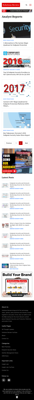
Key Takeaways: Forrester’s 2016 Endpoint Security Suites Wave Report (16, 134)
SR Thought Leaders (8, 329)
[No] (32, 393)
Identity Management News (10, 353)
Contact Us (5, 338)
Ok (17, 397)
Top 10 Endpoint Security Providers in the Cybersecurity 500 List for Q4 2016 (16, 73)
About (3, 335)
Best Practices (8, 40)
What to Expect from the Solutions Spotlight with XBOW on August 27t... (20, 225)
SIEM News (5, 356)
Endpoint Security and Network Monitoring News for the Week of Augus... (20, 185)
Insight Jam (5, 364)
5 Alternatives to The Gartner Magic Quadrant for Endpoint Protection (15, 44)
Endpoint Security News (11, 69)
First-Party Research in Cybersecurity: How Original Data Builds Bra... (20, 265)
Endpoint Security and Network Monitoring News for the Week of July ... (20, 215)
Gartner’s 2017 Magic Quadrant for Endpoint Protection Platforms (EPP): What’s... (16, 104)
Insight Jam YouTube (8, 367)
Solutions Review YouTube (9, 332)
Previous (9, 143)
